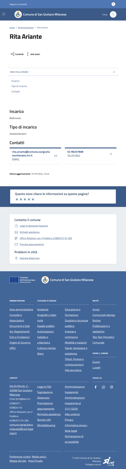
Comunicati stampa (104, 315)
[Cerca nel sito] (113, 14)
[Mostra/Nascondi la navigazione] (4, 14)
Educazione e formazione (72, 312)
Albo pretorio (72, 414)
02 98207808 (75, 152)
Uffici (13, 348)
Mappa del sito (18, 461)
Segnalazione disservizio (45, 395)
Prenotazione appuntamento (45, 406)
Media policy (39, 457)
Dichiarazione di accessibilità (74, 439)
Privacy (69, 420)
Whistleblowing (46, 425)
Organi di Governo (20, 342)
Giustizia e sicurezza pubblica (76, 323)
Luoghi (96, 367)
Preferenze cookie (20, 457)
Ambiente (42, 309)
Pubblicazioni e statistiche (101, 329)
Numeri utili (44, 420)
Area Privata (35, 461)
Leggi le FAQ (44, 387)
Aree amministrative (21, 309)
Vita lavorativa (73, 370)
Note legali (71, 431)
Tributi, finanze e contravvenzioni (74, 362)
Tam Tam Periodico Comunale (103, 340)
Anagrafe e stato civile (46, 318)
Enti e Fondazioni (20, 337)
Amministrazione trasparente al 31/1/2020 (75, 403)
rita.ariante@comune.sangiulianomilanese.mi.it (31, 153)
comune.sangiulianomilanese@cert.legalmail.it (21, 429)
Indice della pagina (19, 71)
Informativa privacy (76, 425)
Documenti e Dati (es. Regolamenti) (20, 329)
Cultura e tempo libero (46, 351)
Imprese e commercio (71, 334)
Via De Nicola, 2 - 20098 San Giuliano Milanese (21, 390)
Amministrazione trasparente (75, 389)
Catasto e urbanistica (43, 340)
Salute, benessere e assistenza (76, 351)
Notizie (97, 320)
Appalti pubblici (46, 326)
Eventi (96, 362)
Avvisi (96, 309)
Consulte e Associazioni (17, 318)
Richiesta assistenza (49, 414)
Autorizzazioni (45, 331)
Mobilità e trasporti (76, 342)
